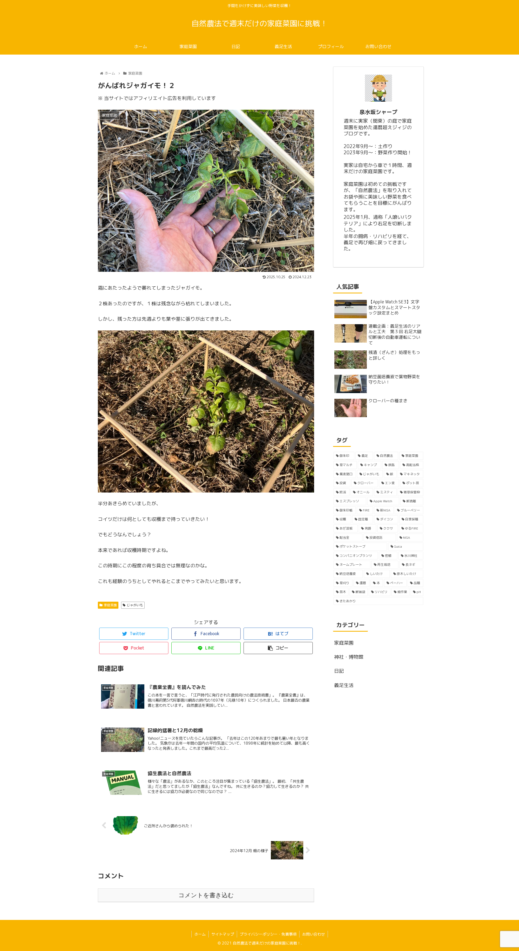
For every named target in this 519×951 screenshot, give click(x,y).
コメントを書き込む (206, 895)
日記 (339, 671)
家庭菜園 (110, 605)
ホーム (200, 934)
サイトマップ (222, 934)
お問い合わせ (313, 934)
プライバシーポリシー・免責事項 (268, 934)
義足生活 (344, 685)
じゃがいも (135, 605)
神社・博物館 (348, 657)
